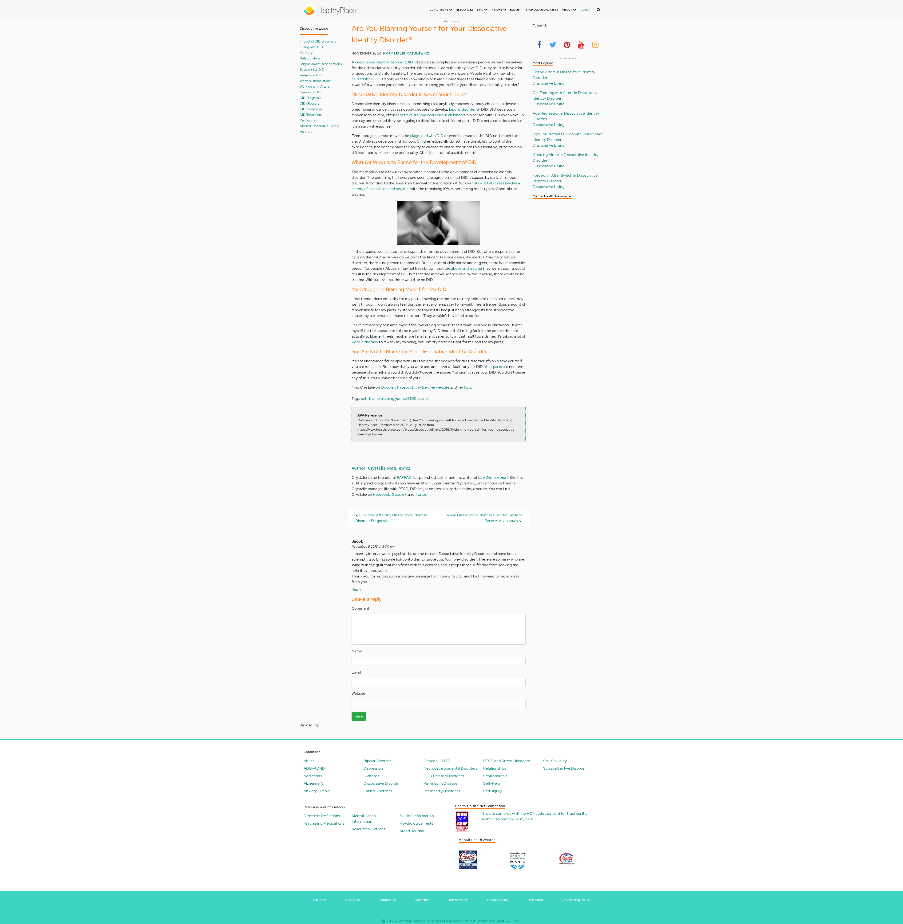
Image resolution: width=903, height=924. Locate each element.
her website (439, 387)
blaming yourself (395, 398)
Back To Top (309, 725)
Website (358, 693)
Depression (373, 768)
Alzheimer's (314, 783)
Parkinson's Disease (441, 783)
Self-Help (491, 783)
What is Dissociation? (316, 80)
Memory (306, 52)
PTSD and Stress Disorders (506, 760)
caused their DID (366, 79)
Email (356, 672)
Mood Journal (412, 830)
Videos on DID (311, 75)
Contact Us (387, 900)
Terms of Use (458, 900)
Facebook (405, 387)
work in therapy (365, 341)
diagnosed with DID (427, 135)
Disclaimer (535, 900)
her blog (464, 387)
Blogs (515, 10)
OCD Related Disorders (444, 775)
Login (586, 9)
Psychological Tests (541, 10)
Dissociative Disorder (382, 783)
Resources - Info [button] (470, 10)
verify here (524, 819)
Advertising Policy (576, 900)
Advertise (422, 900)
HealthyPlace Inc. (411, 921)
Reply (356, 589)
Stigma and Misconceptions (321, 64)
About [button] (567, 10)
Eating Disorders (378, 790)
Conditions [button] (439, 10)
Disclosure (308, 120)
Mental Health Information (364, 818)
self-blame (370, 398)
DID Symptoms (311, 109)
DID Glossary (310, 103)
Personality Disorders (442, 790)
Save (359, 716)
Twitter (422, 387)
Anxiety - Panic (317, 790)
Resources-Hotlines (368, 829)
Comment (360, 608)
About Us (352, 900)
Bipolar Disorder (377, 760)
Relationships (310, 58)
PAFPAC (404, 477)
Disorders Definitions (322, 815)
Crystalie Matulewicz (408, 53)
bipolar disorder (462, 109)
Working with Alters (315, 86)
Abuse (309, 760)
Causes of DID (310, 92)
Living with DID (311, 47)
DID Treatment (311, 114)
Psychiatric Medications (324, 823)
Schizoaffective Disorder (564, 768)
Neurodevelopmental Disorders (451, 768)
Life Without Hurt (493, 477)
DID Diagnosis (310, 97)
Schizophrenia (495, 775)
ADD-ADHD (314, 768)
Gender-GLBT (436, 760)
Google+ (388, 387)
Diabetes (371, 775)
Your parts (493, 366)
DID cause (419, 398)
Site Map (319, 900)
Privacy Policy (498, 900)
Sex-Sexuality (555, 760)
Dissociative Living (549, 83)
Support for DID (312, 69)
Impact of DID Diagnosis (318, 41)
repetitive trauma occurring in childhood (430, 115)
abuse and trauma (466, 268)
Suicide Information (417, 815)
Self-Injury (492, 790)
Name (357, 651)
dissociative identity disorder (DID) (385, 62)
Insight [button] (497, 10)
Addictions (313, 775)
